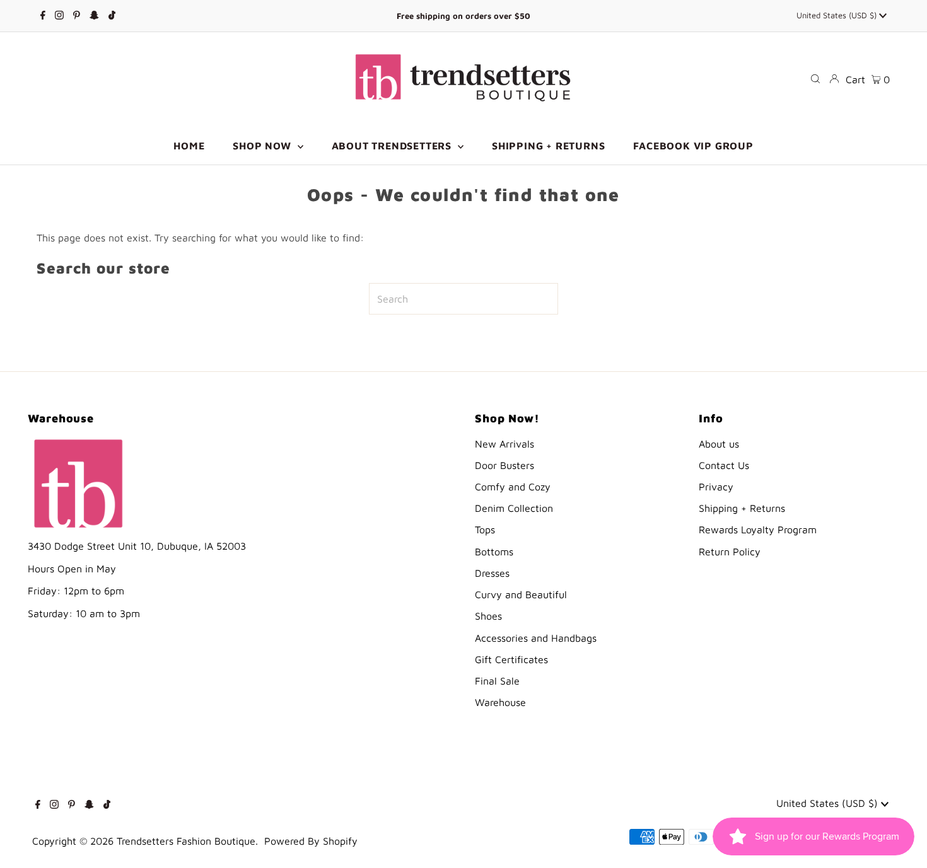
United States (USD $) (837, 15)
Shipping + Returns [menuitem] (548, 145)
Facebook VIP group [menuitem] (693, 145)
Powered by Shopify (311, 841)
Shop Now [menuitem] (263, 145)
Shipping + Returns (742, 508)
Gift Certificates (511, 659)
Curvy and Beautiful (521, 594)
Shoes (488, 616)
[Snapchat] (94, 16)
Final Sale (497, 680)
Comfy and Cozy (513, 486)
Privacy (716, 486)
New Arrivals (504, 443)
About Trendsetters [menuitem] (393, 145)
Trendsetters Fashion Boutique (186, 841)
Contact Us (724, 465)
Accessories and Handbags (536, 638)
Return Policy (730, 551)
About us (719, 443)
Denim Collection (514, 508)
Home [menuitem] (188, 145)
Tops (485, 529)
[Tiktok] (112, 16)
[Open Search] (815, 78)
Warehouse (500, 702)
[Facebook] (43, 16)
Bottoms (494, 551)
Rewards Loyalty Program (758, 529)
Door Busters (504, 465)
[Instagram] (59, 16)
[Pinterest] (76, 16)
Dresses (492, 573)
